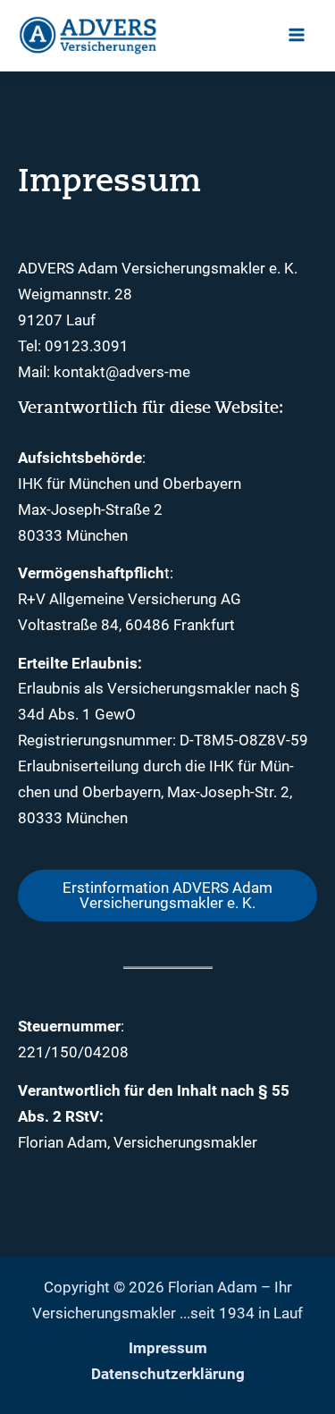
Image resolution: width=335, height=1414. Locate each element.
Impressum (168, 1348)
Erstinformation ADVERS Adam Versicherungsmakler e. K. (167, 895)
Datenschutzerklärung (168, 1374)
